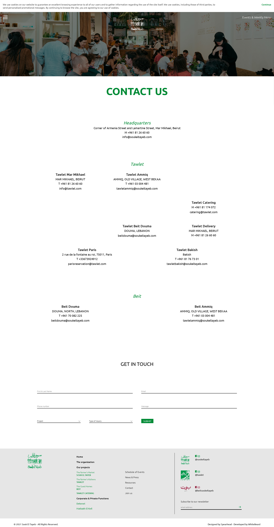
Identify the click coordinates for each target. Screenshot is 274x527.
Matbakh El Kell (84, 508)
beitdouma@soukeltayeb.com (137, 235)
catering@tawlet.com (203, 212)
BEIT (78, 489)
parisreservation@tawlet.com (87, 263)
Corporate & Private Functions (92, 498)
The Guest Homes (84, 486)
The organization (85, 461)
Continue (266, 4)
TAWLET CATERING (85, 493)
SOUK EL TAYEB (83, 475)
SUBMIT (147, 421)
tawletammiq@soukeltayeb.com (137, 188)
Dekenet (80, 503)
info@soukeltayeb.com (137, 137)
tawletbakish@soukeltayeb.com (187, 263)
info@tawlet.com (70, 188)
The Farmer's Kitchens (86, 479)
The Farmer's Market (85, 472)
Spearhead (226, 524)
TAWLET (80, 482)
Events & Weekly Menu (256, 17)
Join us (128, 493)
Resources (130, 482)
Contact (129, 487)
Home (79, 456)
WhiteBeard (254, 524)
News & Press (132, 477)
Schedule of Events (134, 471)
